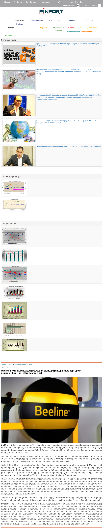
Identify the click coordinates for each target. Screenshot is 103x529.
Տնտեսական (28, 28)
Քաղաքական (37, 20)
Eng (81, 2)
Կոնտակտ (45, 2)
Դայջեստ (43, 28)
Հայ (71, 2)
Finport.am (10, 28)
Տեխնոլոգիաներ (73, 31)
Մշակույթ (19, 24)
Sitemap (7, 2)
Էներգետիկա (73, 28)
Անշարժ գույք (10, 35)
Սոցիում (89, 20)
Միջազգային (54, 20)
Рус (76, 2)
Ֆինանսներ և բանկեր (58, 29)
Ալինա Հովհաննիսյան (10, 367)
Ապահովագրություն (88, 28)
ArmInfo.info (19, 20)
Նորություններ (8, 39)
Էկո (37, 24)
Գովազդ (18, 2)
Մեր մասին (30, 2)
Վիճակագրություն (88, 31)
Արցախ (72, 20)
